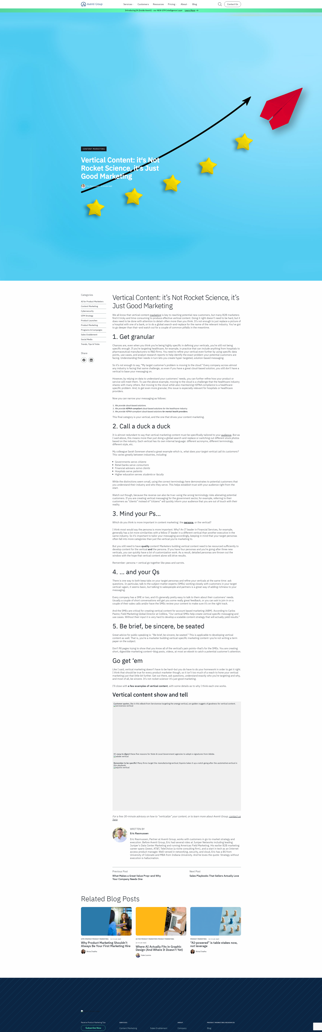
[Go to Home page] (91, 4)
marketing (155, 315)
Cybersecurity (87, 311)
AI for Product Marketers (92, 301)
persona (188, 522)
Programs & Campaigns (91, 330)
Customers (143, 4)
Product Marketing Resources (221, 1022)
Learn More (190, 10)
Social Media (86, 339)
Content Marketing (94, 149)
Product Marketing (89, 325)
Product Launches (89, 320)
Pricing (171, 4)
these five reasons (138, 754)
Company (182, 1028)
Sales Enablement (89, 335)
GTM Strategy (87, 316)
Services (127, 4)
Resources (158, 4)
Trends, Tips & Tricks (90, 344)
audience (226, 435)
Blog (194, 4)
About (184, 4)
